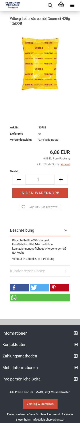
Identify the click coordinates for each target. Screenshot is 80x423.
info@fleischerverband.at (48, 419)
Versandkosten (60, 392)
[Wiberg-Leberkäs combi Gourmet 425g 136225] (40, 63)
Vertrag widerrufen (40, 404)
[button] (19, 287)
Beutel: (14, 171)
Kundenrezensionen (27, 271)
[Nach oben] (71, 416)
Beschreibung (22, 230)
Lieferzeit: (16, 133)
